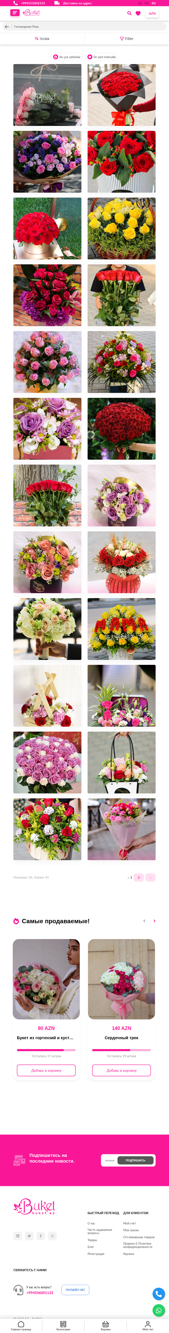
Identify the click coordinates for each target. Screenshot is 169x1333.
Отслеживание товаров (139, 1237)
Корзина (128, 1254)
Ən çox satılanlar (69, 57)
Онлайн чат (75, 1290)
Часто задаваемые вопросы (100, 1231)
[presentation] (144, 920)
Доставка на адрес (77, 3)
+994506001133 (39, 1292)
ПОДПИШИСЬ (135, 1160)
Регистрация (96, 1254)
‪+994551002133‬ (33, 3)
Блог (91, 1247)
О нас (91, 1223)
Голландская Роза (26, 26)
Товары (92, 1240)
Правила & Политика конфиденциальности (137, 1245)
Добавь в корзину (46, 1070)
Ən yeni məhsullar (104, 57)
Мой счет (129, 1223)
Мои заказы (131, 1230)
